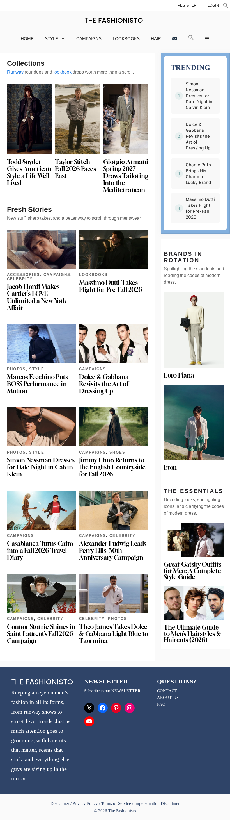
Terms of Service (116, 803)
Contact (167, 691)
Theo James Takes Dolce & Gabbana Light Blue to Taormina (113, 633)
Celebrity (20, 279)
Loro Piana (179, 375)
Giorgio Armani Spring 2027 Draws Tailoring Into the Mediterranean (125, 176)
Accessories (23, 274)
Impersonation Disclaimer (157, 803)
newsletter (126, 691)
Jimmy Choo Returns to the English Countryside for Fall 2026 (112, 467)
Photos (16, 369)
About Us (168, 698)
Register (187, 5)
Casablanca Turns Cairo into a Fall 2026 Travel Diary (40, 550)
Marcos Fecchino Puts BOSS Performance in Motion (37, 384)
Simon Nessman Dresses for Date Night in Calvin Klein (40, 467)
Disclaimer (60, 803)
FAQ (161, 704)
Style (51, 38)
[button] (226, 6)
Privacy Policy (85, 803)
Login (213, 5)
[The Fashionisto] (113, 20)
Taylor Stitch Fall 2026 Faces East (75, 169)
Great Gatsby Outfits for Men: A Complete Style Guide (192, 571)
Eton (170, 467)
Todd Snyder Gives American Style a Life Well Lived (29, 172)
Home (27, 38)
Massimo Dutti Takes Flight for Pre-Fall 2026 (110, 286)
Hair (156, 38)
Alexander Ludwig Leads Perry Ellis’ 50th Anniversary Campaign (112, 550)
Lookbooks (126, 38)
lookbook (62, 72)
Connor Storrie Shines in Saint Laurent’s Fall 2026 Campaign (41, 633)
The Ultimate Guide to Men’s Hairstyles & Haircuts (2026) (192, 634)
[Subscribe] (175, 38)
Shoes (117, 452)
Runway (15, 72)
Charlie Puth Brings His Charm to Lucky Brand (198, 173)
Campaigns (89, 38)
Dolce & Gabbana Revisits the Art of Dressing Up (104, 384)
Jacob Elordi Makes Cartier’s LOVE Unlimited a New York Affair (36, 297)
